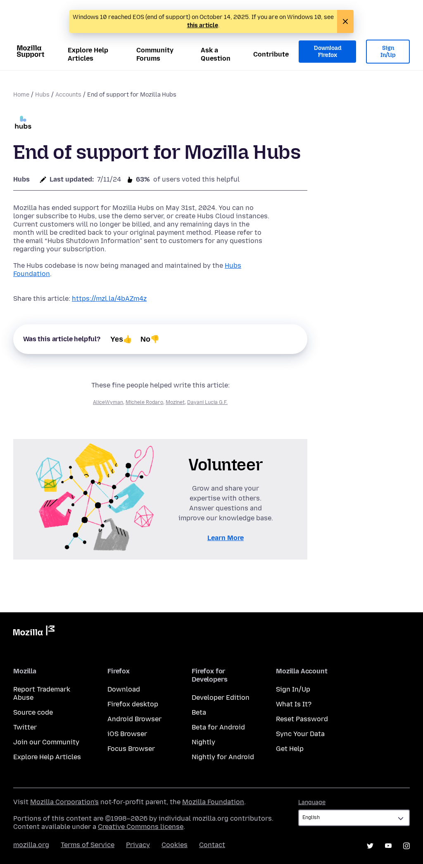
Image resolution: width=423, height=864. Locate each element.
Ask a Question (216, 54)
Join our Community (46, 742)
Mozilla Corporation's (64, 802)
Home (21, 94)
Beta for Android (218, 727)
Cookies (175, 845)
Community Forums (154, 54)
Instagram (406, 846)
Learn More (225, 538)
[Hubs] (23, 123)
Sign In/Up (388, 52)
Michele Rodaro (144, 402)
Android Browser (134, 719)
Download (123, 689)
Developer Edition (221, 697)
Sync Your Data (300, 734)
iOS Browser (127, 734)
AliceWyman (108, 402)
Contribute (271, 54)
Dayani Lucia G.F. (207, 402)
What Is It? (293, 704)
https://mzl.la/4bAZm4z (109, 298)
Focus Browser (131, 749)
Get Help (290, 749)
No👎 (149, 339)
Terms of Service (87, 845)
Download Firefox (327, 52)
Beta (199, 712)
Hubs (42, 94)
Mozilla (34, 632)
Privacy (138, 845)
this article (202, 25)
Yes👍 (121, 339)
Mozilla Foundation (213, 802)
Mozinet (175, 402)
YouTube (388, 846)
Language (312, 802)
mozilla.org (31, 845)
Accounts (68, 94)
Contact (212, 845)
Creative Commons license (140, 827)
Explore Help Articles (88, 54)
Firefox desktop (132, 704)
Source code (33, 712)
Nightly (203, 742)
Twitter (25, 727)
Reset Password (302, 719)
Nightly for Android (223, 757)
